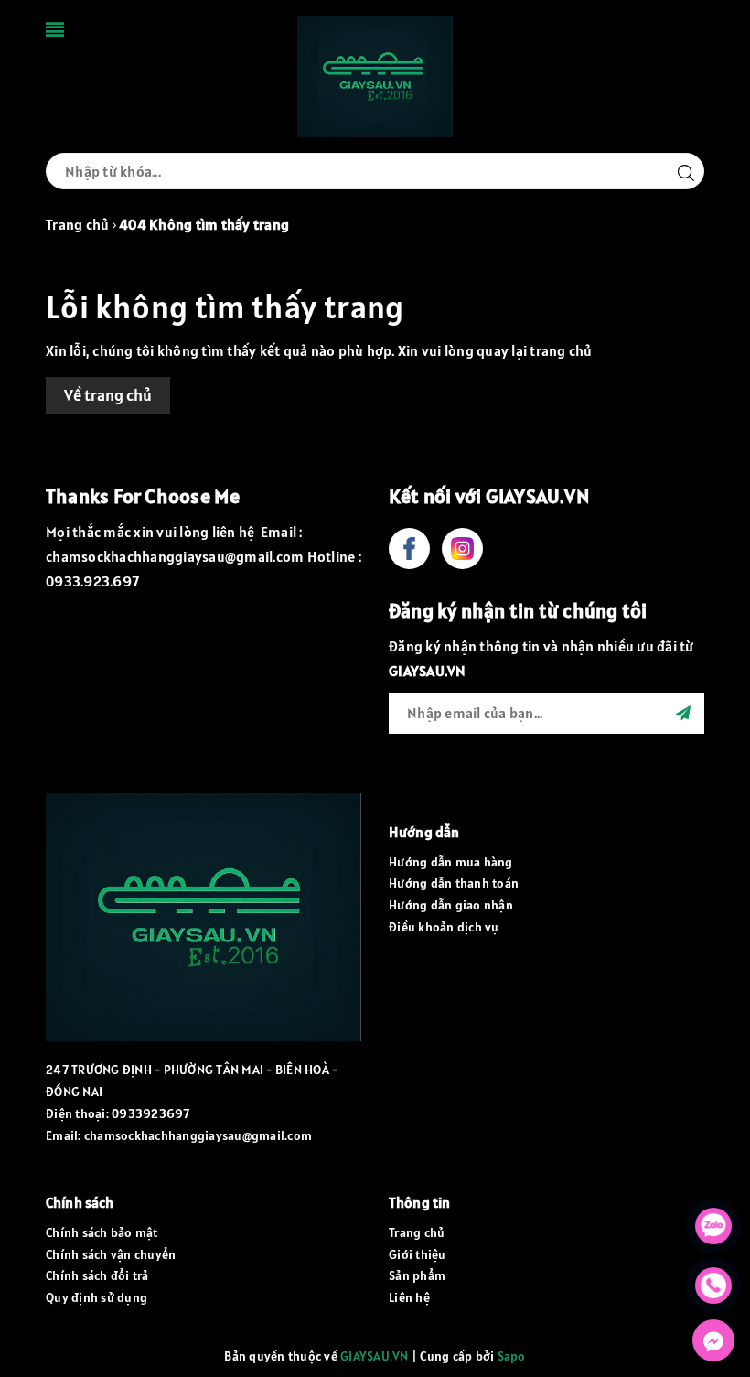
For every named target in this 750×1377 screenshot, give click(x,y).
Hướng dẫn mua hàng (451, 862)
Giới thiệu (417, 1254)
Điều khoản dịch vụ (444, 927)
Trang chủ (417, 1232)
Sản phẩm (417, 1275)
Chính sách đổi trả (97, 1275)
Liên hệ (409, 1297)
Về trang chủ (108, 394)
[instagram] (462, 548)
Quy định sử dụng (96, 1297)
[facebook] (409, 548)
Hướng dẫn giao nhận (451, 905)
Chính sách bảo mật (102, 1232)
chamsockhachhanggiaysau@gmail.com (198, 1135)
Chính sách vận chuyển (111, 1254)
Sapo (512, 1356)
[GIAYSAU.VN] (375, 75)
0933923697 (151, 1113)
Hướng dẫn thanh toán (454, 883)
